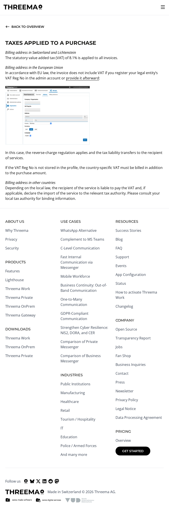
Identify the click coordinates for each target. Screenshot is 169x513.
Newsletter (125, 391)
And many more (74, 454)
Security (12, 248)
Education (69, 436)
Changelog (124, 306)
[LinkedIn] (44, 481)
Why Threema (16, 230)
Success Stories (128, 230)
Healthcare (70, 401)
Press (120, 382)
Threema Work (17, 288)
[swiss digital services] (48, 500)
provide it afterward (82, 78)
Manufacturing (73, 392)
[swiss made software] (18, 500)
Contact (122, 373)
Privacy (11, 239)
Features (12, 271)
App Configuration (131, 274)
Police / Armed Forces (79, 445)
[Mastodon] (56, 481)
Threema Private (19, 297)
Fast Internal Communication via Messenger (77, 262)
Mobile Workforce (75, 276)
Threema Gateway (20, 315)
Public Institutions (75, 384)
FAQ (119, 248)
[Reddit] (50, 481)
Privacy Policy (127, 399)
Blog (119, 239)
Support (122, 257)
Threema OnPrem (20, 306)
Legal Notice (126, 408)
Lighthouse (14, 279)
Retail (65, 410)
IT (62, 428)
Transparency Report (133, 338)
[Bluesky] (32, 481)
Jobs (119, 346)
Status (121, 283)
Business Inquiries (131, 364)
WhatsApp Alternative (79, 230)
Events (121, 265)
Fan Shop (123, 355)
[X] (38, 481)
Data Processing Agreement (139, 417)
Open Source (126, 329)
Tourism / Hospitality (78, 419)
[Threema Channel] (26, 481)
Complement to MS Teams (82, 239)
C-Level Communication (80, 248)
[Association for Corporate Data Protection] (79, 500)
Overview (123, 440)
